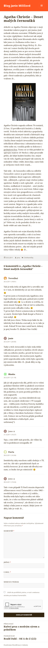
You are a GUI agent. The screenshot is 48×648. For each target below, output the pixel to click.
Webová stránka (11, 582)
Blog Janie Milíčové (17, 5)
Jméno (7, 562)
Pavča (11, 452)
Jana (18, 258)
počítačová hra (10, 149)
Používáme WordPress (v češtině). (16, 645)
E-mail (7, 572)
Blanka (11, 374)
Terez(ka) (13, 278)
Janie (10, 338)
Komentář (9, 531)
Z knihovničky (28, 258)
